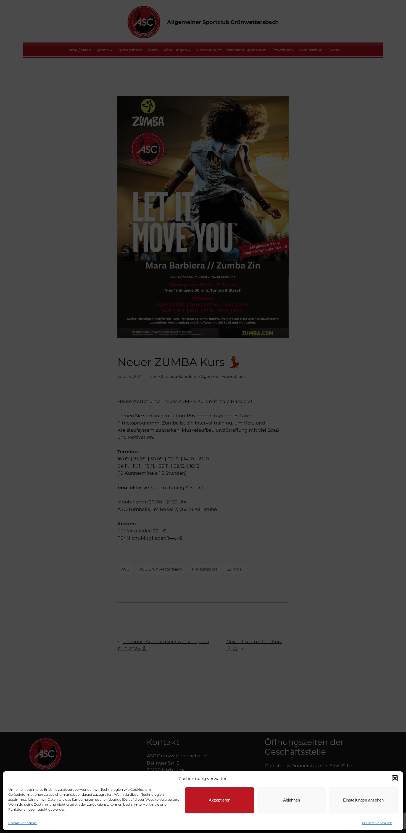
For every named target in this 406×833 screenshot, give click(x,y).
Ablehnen (291, 800)
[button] (395, 778)
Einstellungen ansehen (363, 800)
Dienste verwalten (377, 823)
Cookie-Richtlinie (22, 823)
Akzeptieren (219, 800)
